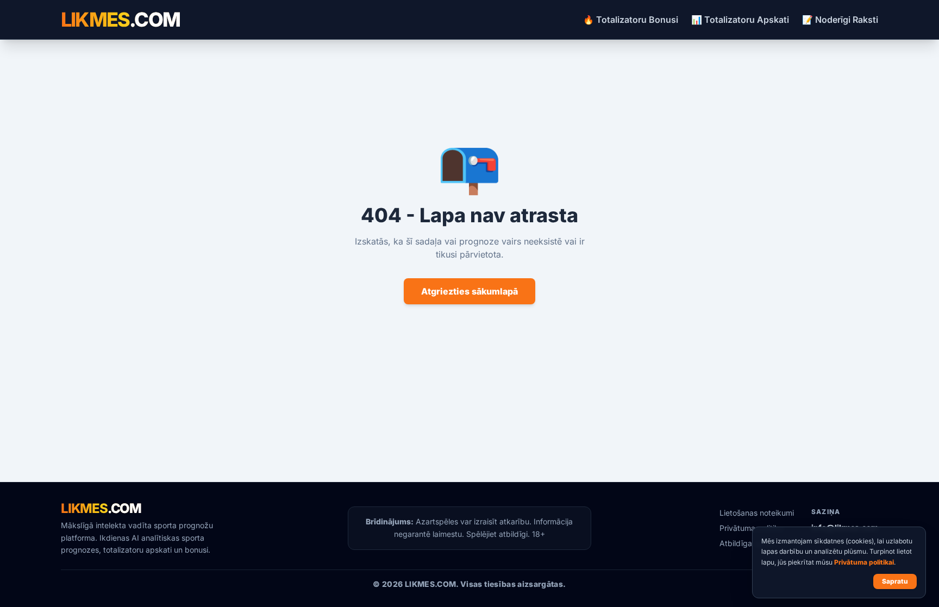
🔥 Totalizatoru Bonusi (630, 19)
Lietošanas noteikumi (756, 512)
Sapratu (895, 581)
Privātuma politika (751, 528)
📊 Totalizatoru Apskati (740, 19)
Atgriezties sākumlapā (469, 291)
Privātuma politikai (864, 562)
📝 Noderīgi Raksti (840, 19)
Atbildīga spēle (746, 543)
